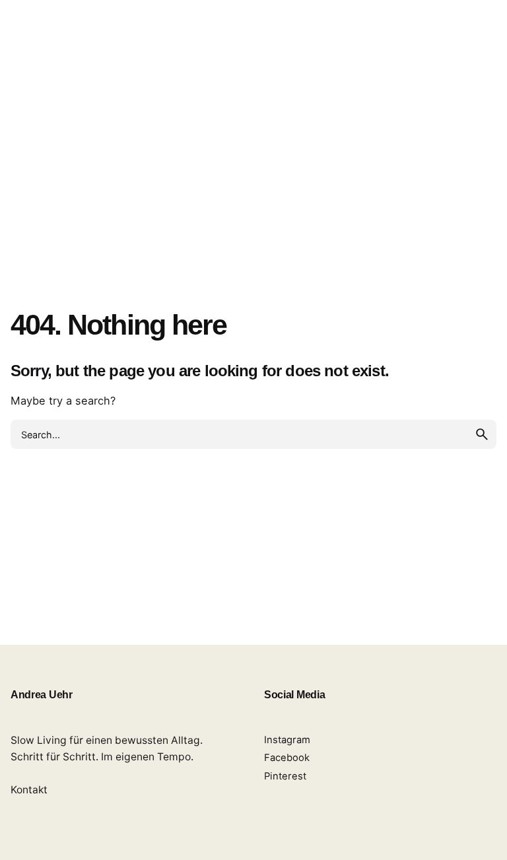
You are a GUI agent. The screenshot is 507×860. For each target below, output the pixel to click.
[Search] (480, 51)
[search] (481, 434)
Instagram (287, 740)
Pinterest (285, 776)
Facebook (287, 758)
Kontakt (29, 789)
